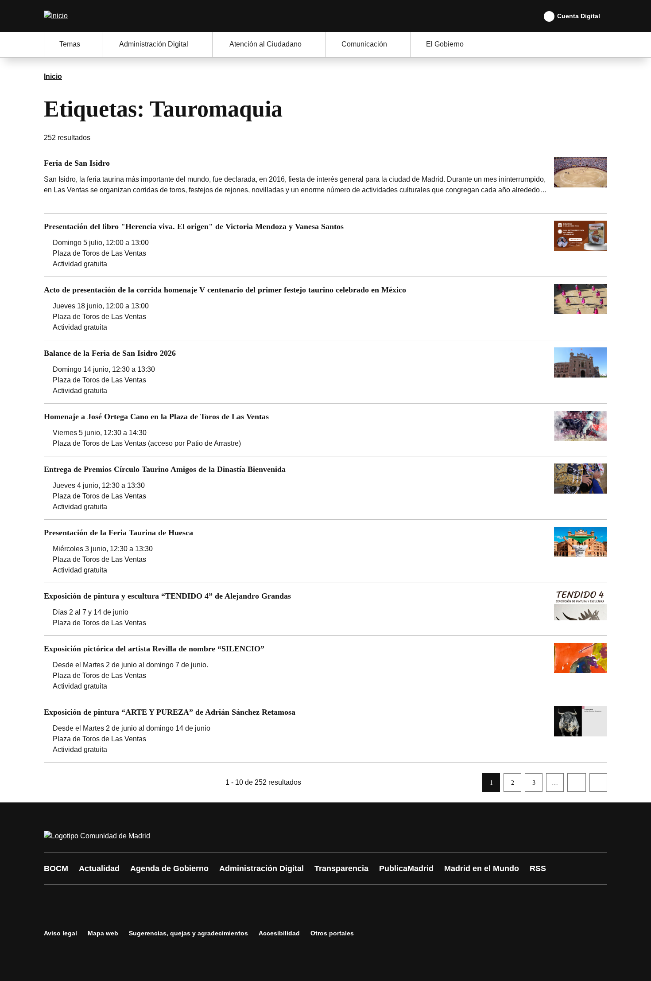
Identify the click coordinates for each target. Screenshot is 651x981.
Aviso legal (60, 933)
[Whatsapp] (189, 900)
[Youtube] (136, 900)
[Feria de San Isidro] (325, 181)
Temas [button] (69, 44)
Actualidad (99, 868)
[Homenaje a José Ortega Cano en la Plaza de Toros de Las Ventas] (325, 430)
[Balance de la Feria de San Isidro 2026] (325, 371)
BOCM (56, 868)
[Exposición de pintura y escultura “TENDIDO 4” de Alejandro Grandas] (325, 609)
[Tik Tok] (215, 900)
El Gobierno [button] (445, 44)
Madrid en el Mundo (481, 868)
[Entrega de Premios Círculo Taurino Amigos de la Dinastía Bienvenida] (325, 487)
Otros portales (332, 933)
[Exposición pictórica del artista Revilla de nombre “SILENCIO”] (325, 667)
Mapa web (103, 933)
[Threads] (295, 900)
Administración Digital (261, 868)
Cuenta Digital (578, 15)
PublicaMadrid (406, 868)
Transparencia (341, 868)
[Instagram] (82, 900)
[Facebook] (56, 900)
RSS (538, 868)
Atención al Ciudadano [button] (265, 44)
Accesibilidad (279, 933)
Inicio (53, 76)
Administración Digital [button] (153, 44)
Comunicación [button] (364, 44)
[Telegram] (268, 900)
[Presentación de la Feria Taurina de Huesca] (325, 551)
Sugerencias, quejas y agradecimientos (188, 933)
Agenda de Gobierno (169, 868)
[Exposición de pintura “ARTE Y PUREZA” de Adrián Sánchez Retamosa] (325, 730)
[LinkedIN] (162, 900)
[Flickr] (242, 900)
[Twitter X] (109, 900)
